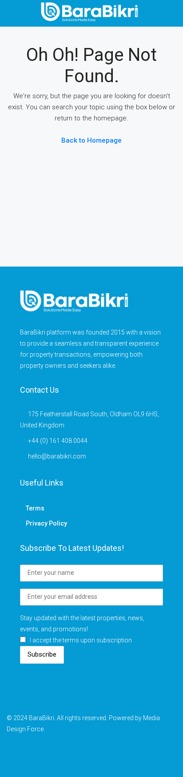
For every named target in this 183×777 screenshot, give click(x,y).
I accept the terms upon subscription (81, 640)
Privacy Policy (46, 523)
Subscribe (42, 654)
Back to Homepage (91, 140)
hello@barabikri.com (57, 456)
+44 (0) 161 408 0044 (58, 440)
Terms (35, 508)
